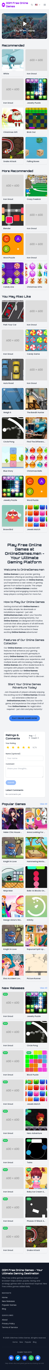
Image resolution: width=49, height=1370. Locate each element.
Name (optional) (13, 754)
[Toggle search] (32, 5)
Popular (28, 1342)
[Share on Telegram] (37, 1357)
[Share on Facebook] (11, 1357)
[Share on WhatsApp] (31, 1357)
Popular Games (9, 1305)
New (21, 1342)
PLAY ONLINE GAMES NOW (24, 718)
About (5, 1319)
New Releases (8, 1301)
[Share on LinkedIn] (24, 1357)
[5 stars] (29, 747)
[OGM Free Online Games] (3, 5)
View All (43, 804)
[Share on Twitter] (17, 1357)
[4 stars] (23, 747)
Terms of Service (10, 1327)
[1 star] (8, 747)
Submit (11, 782)
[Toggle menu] (44, 4)
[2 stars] (13, 747)
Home (4, 1297)
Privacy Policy (8, 1323)
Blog (4, 1308)
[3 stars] (18, 747)
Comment (10, 764)
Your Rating (11, 743)
